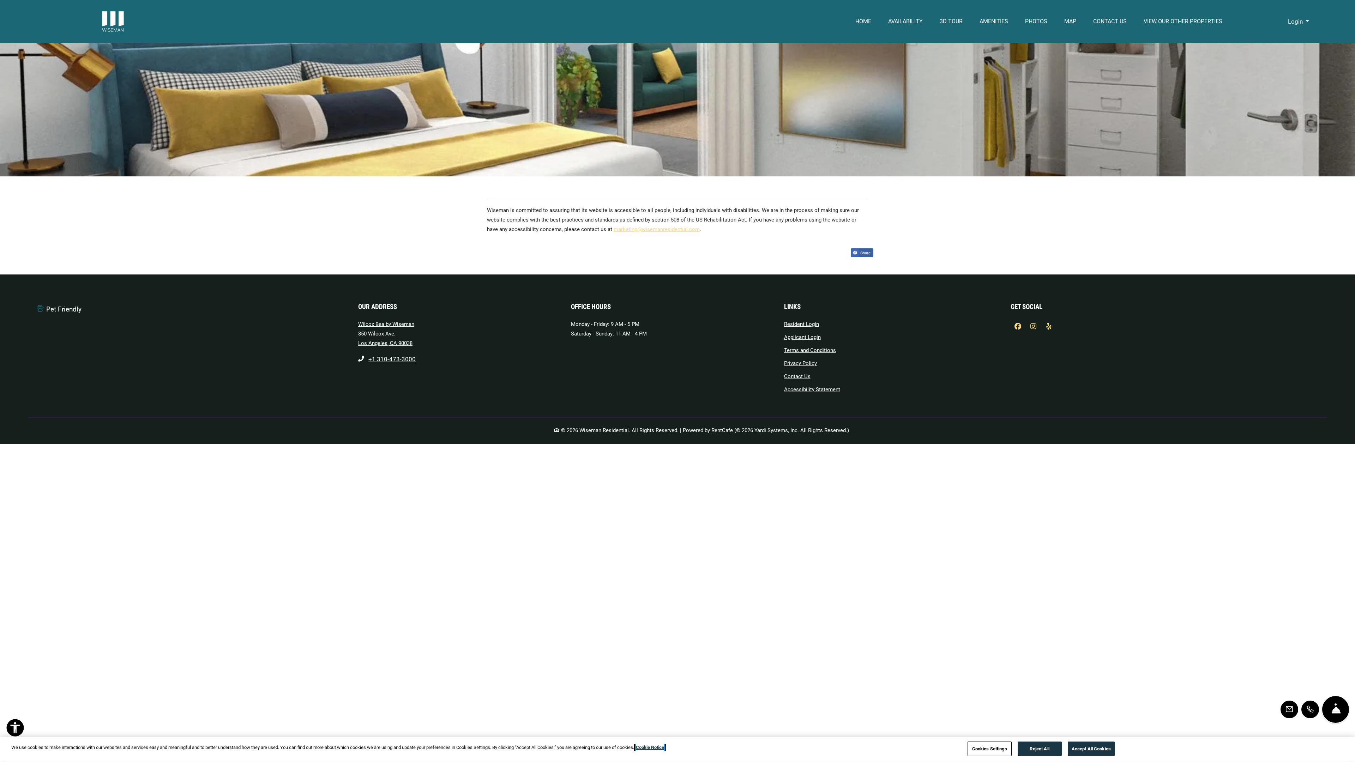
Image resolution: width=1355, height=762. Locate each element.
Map (1070, 21)
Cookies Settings (989, 748)
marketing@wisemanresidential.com (657, 229)
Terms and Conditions (810, 350)
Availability (905, 21)
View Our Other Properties (1187, 21)
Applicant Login (802, 337)
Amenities (994, 21)
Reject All (1039, 748)
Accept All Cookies (1091, 748)
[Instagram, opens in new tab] (1033, 327)
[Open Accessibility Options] (15, 729)
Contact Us (1110, 21)
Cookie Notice (650, 747)
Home (863, 21)
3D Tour (951, 21)
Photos (1036, 21)
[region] (677, 749)
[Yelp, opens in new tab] (1049, 327)
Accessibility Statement (812, 389)
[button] (1298, 21)
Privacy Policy (800, 363)
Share (865, 252)
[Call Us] (1310, 709)
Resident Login (801, 324)
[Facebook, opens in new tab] (1018, 327)
